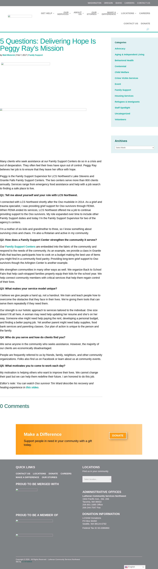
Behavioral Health (124, 60)
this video (32, 387)
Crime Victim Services (126, 78)
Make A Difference (109, 13)
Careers (129, 3)
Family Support (35, 55)
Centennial (120, 66)
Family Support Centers (20, 246)
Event (118, 84)
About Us (78, 13)
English (131, 567)
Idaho (119, 3)
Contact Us (143, 3)
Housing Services (124, 96)
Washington (94, 3)
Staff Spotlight (122, 107)
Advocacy (120, 48)
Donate (145, 23)
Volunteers (120, 119)
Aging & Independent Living (129, 54)
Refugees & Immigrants (127, 102)
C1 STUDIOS (27, 562)
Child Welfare (122, 72)
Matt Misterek (9, 55)
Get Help (46, 13)
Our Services (63, 13)
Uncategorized (122, 113)
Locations (127, 13)
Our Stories (92, 13)
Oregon (108, 3)
